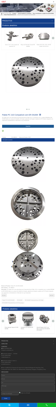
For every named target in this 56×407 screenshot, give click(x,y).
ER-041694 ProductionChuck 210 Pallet (34, 300)
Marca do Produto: (23, 137)
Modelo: (4, 137)
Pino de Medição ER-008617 (43, 327)
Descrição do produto (7, 139)
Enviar (5, 398)
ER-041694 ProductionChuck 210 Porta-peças (13, 302)
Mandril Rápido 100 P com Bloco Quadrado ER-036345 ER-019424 (27, 329)
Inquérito (28, 126)
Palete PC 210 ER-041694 (8, 300)
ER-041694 (19, 300)
